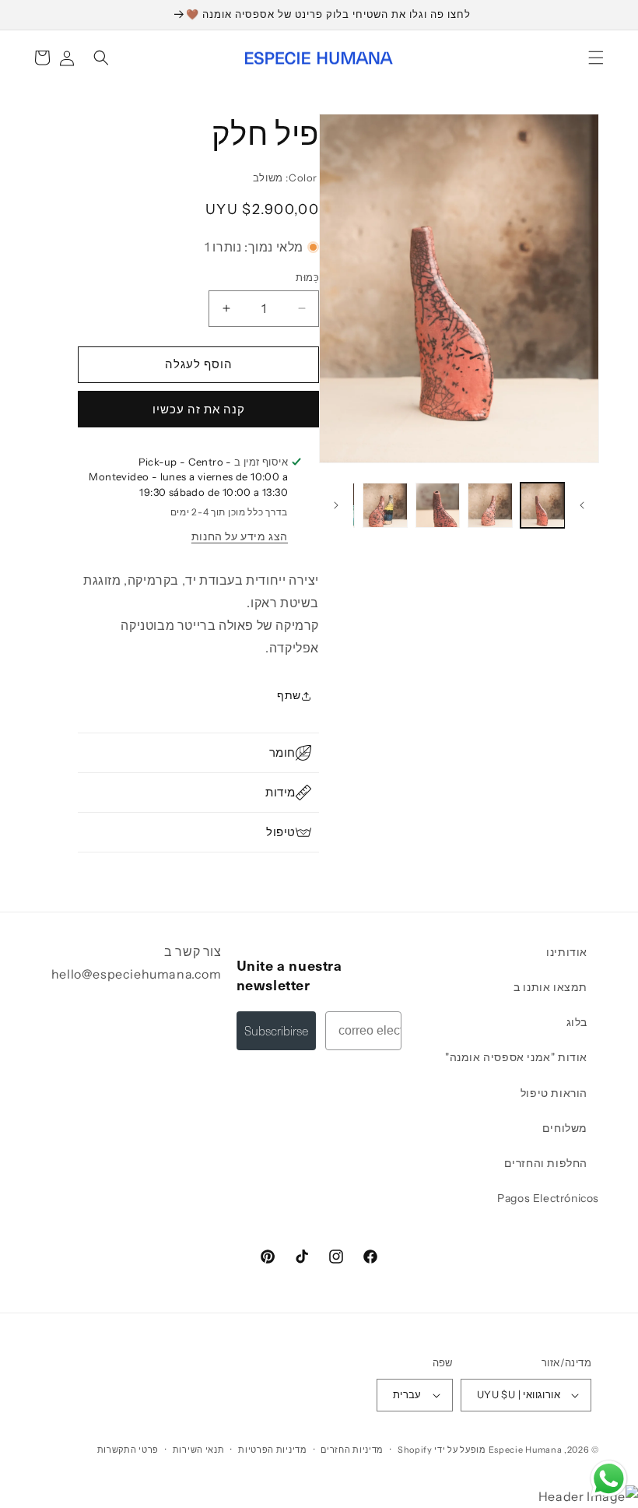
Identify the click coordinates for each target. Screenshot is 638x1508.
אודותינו (566, 952)
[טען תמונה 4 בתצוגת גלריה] (385, 505)
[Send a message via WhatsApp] (608, 1478)
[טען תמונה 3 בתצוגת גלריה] (438, 505)
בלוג (576, 1022)
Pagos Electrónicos (548, 1198)
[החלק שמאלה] (582, 505)
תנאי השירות (199, 1449)
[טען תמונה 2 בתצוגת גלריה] (490, 505)
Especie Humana (526, 1449)
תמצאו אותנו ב (550, 987)
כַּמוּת (307, 277)
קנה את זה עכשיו (198, 409)
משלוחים (564, 1128)
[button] (596, 57)
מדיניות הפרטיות (272, 1449)
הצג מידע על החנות (239, 536)
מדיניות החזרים (352, 1449)
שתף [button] (289, 695)
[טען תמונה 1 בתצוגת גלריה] (543, 505)
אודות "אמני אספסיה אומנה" (516, 1057)
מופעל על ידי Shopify (442, 1449)
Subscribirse (276, 1030)
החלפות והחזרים (545, 1163)
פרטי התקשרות (128, 1449)
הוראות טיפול (554, 1093)
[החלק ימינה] (336, 505)
